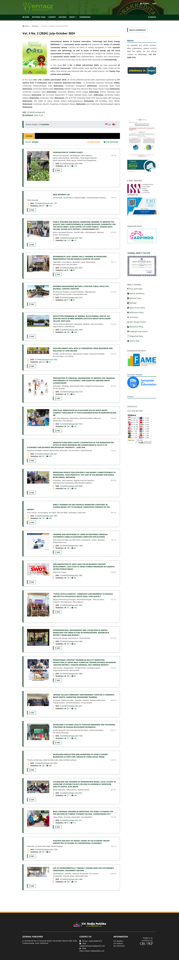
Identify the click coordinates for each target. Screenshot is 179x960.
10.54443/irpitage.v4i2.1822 (46, 763)
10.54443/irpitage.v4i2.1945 (71, 641)
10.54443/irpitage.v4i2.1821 (46, 454)
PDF (58, 170)
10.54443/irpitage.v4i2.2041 (71, 793)
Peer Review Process (137, 322)
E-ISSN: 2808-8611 (134, 181)
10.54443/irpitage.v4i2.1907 (46, 516)
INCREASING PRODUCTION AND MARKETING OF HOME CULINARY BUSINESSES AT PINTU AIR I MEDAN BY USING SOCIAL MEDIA (80, 755)
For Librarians (119, 946)
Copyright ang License (138, 331)
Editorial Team (38, 17)
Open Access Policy (137, 308)
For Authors (118, 943)
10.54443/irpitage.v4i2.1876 (71, 605)
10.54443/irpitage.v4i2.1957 (71, 238)
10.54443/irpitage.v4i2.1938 (71, 330)
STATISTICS (132, 407)
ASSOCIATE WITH (134, 226)
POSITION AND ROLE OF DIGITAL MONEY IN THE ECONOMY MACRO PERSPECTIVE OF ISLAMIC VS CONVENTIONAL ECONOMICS (81, 842)
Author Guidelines (137, 293)
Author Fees (134, 341)
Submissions (85, 17)
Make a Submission (137, 30)
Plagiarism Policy (136, 336)
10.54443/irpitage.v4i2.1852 (46, 359)
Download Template (134, 375)
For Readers (118, 941)
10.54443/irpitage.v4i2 (36, 112)
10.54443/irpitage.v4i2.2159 (71, 392)
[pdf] (141, 360)
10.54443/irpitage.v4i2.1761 (46, 203)
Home (26, 17)
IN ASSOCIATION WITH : (137, 351)
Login (154, 3)
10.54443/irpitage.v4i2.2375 (71, 297)
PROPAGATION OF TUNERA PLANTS (68, 152)
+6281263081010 (95, 941)
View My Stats (137, 411)
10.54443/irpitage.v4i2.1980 (71, 879)
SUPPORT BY (132, 195)
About (72, 17)
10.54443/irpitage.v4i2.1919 (71, 424)
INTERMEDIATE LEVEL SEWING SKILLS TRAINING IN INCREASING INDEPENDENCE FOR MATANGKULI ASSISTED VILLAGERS (80, 257)
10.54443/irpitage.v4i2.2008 (71, 486)
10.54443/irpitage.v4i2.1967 (71, 575)
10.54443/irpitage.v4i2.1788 (71, 545)
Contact (130, 396)
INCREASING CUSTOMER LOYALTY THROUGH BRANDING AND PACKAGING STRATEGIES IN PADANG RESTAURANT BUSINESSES (84, 725)
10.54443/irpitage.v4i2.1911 (71, 820)
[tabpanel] (71, 514)
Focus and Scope (135, 289)
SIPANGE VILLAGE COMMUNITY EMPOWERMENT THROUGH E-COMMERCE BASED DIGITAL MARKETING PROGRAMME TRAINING (83, 696)
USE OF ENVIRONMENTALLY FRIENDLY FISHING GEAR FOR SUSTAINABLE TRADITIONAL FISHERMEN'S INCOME (83, 869)
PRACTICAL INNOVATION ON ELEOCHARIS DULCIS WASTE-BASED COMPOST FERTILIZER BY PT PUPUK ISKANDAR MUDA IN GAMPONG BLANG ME (84, 412)
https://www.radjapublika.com (91, 951)
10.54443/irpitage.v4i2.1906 (71, 163)
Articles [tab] (29, 136)
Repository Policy (136, 327)
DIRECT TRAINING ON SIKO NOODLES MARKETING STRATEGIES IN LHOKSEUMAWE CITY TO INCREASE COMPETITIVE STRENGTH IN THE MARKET (68, 507)
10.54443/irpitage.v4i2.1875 (71, 268)
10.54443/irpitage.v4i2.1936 (71, 736)
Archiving (133, 317)
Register (145, 3)
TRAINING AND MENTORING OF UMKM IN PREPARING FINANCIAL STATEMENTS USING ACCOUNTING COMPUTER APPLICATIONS (80, 535)
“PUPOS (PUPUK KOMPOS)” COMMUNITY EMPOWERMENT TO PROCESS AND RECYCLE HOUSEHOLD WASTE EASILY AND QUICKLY (83, 595)
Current (52, 17)
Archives (62, 17)
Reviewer (133, 303)
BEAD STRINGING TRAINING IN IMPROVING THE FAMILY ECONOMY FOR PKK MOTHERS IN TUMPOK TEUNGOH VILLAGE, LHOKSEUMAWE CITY (83, 812)
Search (153, 17)
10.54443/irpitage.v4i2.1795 (46, 849)
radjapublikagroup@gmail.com (92, 946)
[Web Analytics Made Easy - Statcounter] (129, 411)
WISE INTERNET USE (61, 194)
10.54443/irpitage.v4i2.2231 (71, 706)
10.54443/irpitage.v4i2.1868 (71, 673)
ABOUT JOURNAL (134, 285)
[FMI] (141, 206)
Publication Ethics (136, 312)
